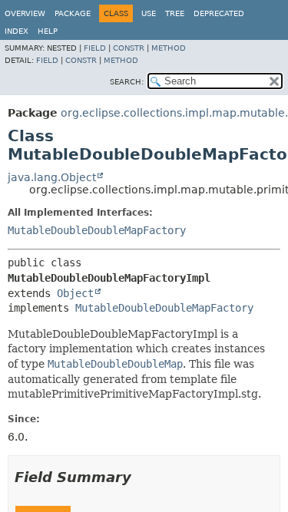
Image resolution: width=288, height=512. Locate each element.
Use (148, 13)
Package (73, 13)
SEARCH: (127, 82)
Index (16, 31)
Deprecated (219, 13)
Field (95, 48)
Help (48, 31)
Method (168, 48)
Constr (128, 48)
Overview (25, 13)
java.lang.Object (52, 177)
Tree (174, 13)
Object (75, 293)
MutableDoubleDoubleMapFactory (97, 230)
